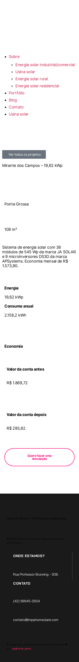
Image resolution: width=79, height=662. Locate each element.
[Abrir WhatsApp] (68, 651)
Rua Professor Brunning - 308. (36, 574)
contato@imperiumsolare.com (35, 620)
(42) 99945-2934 (26, 601)
